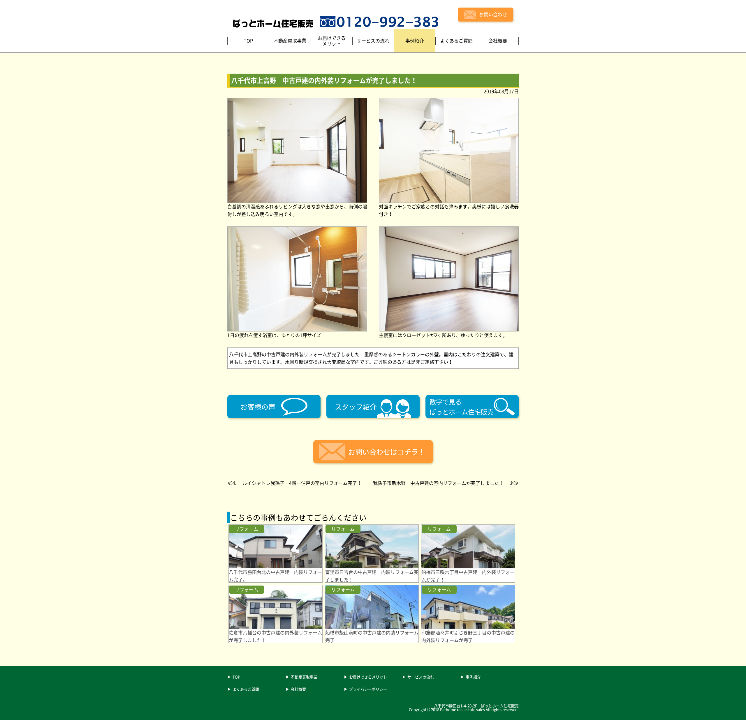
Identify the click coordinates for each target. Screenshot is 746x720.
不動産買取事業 (304, 677)
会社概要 (298, 689)
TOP (236, 677)
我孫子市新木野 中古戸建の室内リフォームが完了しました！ (438, 482)
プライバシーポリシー (368, 689)
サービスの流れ (420, 677)
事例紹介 (473, 677)
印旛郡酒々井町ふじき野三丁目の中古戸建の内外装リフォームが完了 (468, 636)
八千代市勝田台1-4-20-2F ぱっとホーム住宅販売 (476, 705)
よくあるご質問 (246, 689)
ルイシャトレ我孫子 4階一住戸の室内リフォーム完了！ (302, 482)
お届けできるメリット (368, 677)
